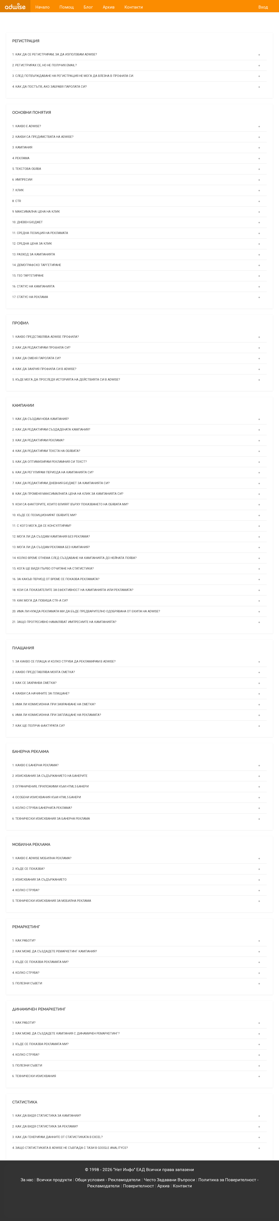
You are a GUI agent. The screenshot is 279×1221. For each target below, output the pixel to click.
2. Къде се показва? (28, 869)
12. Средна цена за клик (32, 243)
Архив (163, 1185)
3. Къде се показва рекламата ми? (40, 962)
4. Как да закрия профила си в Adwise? (44, 369)
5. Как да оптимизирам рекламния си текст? (49, 462)
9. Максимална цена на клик (36, 211)
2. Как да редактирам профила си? (41, 347)
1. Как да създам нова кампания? (40, 419)
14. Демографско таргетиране (36, 265)
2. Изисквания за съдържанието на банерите (49, 776)
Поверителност (138, 1185)
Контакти (182, 1185)
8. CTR (16, 201)
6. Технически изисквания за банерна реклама (51, 818)
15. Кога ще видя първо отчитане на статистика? (53, 568)
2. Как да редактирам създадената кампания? (51, 430)
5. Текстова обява (26, 169)
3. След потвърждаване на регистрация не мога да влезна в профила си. (73, 76)
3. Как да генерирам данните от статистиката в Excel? (57, 1137)
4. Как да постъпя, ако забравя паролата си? (49, 86)
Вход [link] (263, 7)
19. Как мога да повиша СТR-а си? (40, 600)
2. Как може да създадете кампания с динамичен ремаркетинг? (66, 1033)
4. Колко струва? (25, 890)
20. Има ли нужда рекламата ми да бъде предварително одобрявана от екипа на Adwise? (86, 611)
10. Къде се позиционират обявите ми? (44, 515)
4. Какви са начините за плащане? (40, 694)
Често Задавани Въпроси (169, 1179)
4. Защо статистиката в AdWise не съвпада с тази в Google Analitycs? (70, 1148)
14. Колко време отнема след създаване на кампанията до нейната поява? (74, 558)
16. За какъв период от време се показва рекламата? (55, 579)
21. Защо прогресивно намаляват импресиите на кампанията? (64, 622)
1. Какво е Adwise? (26, 126)
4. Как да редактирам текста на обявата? (46, 451)
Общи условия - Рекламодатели (108, 1179)
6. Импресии (22, 179)
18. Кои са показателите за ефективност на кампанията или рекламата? (72, 590)
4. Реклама (20, 158)
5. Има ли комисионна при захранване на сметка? (54, 704)
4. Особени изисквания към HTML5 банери (46, 797)
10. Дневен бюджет (27, 222)
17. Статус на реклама (30, 297)
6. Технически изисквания (34, 1076)
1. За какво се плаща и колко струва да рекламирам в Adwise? (64, 661)
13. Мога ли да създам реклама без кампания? (51, 547)
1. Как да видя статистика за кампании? (46, 1115)
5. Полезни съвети (27, 983)
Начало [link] (42, 7)
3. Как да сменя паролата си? (36, 358)
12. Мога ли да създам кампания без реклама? (51, 536)
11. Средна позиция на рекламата (40, 233)
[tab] (139, 54)
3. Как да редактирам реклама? (38, 440)
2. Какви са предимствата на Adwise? (43, 137)
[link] (15, 6)
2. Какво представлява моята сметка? (43, 672)
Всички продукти (54, 1179)
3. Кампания (22, 147)
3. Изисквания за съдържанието (39, 879)
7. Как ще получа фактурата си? (38, 726)
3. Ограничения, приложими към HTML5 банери (50, 786)
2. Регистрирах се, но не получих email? (44, 65)
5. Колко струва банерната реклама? (42, 808)
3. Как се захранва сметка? (34, 683)
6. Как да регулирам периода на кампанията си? (53, 472)
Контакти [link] (133, 7)
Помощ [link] (66, 7)
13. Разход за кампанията (33, 254)
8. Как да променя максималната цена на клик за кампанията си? (67, 494)
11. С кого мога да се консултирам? (41, 526)
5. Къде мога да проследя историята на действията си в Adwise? (66, 379)
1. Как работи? (24, 940)
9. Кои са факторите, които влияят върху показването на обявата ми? (70, 504)
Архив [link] (109, 7)
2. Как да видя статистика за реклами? (45, 1126)
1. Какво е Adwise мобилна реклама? (41, 858)
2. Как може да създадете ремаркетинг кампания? (54, 951)
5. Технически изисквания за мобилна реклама (51, 901)
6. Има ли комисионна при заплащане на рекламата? (56, 715)
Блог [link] (88, 7)
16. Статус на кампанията (33, 286)
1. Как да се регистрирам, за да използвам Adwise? (54, 54)
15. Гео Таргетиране (28, 276)
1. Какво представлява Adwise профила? (45, 337)
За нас (27, 1179)
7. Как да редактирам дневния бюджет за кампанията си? (61, 483)
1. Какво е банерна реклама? (35, 765)
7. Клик (18, 190)
